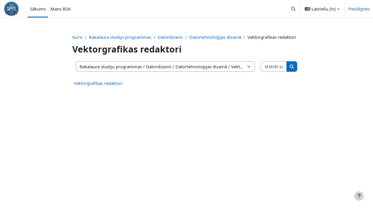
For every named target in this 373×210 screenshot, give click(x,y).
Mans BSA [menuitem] (60, 9)
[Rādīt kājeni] (359, 196)
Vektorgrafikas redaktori (98, 83)
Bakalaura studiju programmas (120, 37)
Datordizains (170, 37)
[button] (293, 9)
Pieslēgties (359, 9)
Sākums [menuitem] (38, 9)
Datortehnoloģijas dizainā (215, 37)
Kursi (77, 37)
